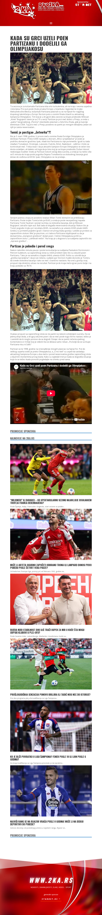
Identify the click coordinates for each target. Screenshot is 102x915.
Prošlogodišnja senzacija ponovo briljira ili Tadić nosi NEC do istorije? (50, 694)
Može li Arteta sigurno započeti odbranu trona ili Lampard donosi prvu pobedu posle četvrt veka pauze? (51, 566)
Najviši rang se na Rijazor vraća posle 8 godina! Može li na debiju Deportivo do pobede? (46, 823)
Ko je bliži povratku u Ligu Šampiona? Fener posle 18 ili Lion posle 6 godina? (48, 758)
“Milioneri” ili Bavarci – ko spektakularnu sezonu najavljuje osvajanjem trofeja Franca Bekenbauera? (51, 501)
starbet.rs (50, 899)
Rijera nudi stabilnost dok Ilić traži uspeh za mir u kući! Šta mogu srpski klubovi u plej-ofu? (47, 631)
